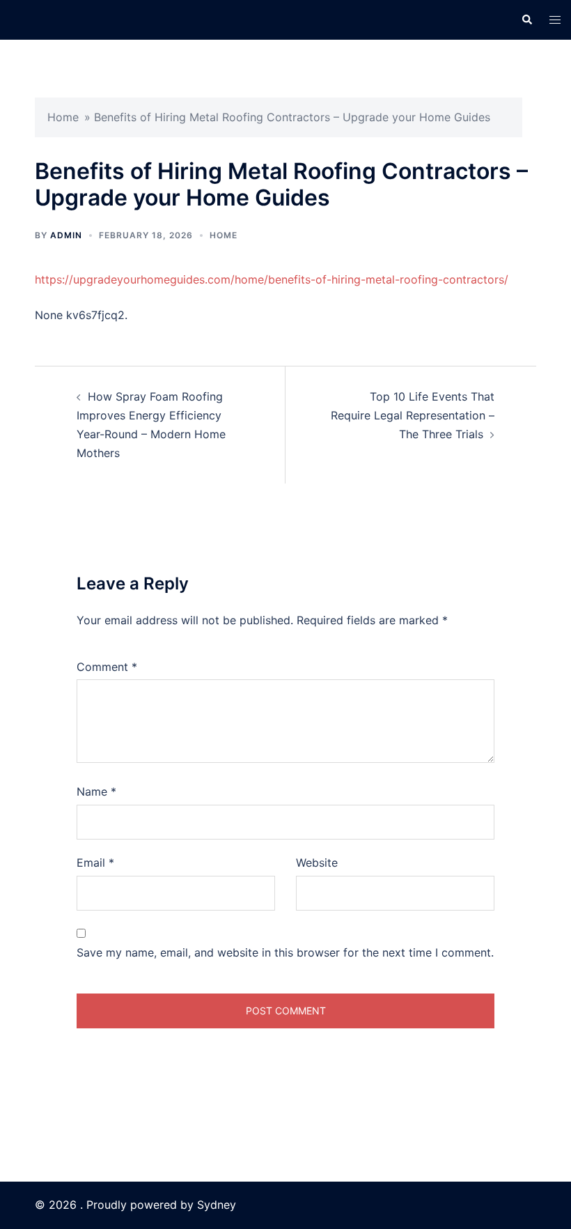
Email (95, 862)
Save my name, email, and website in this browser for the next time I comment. (285, 952)
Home (63, 117)
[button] (526, 19)
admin (66, 235)
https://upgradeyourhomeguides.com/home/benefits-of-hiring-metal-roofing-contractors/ (271, 279)
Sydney (216, 1205)
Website (317, 862)
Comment (107, 667)
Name (96, 791)
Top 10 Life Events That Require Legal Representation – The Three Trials (412, 415)
